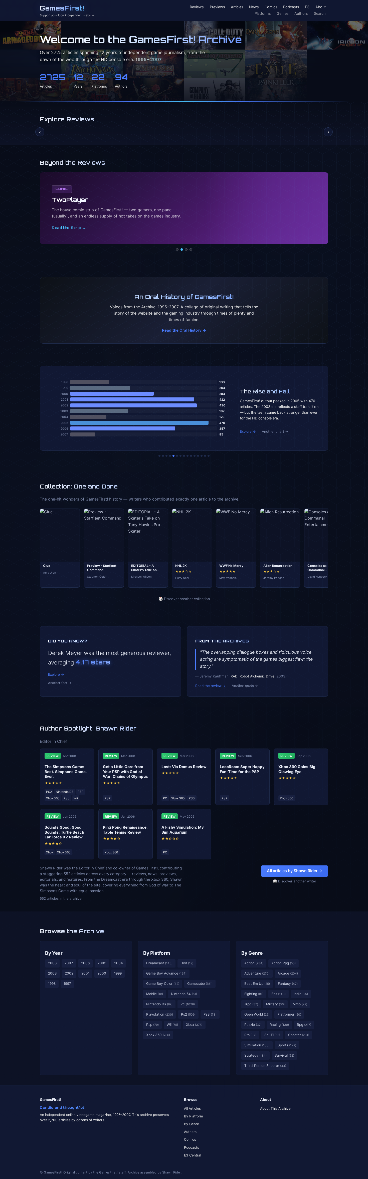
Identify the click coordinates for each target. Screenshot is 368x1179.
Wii (172, 1025)
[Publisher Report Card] (166, 456)
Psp (152, 1025)
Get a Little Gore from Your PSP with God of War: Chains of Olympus (125, 771)
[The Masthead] (184, 456)
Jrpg (251, 1004)
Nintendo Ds (159, 1004)
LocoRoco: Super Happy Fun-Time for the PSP (242, 769)
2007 (69, 963)
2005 (102, 963)
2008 (52, 963)
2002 (69, 973)
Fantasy (288, 984)
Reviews (197, 7)
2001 (85, 973)
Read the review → (210, 686)
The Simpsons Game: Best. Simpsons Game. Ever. (66, 771)
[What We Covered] (177, 456)
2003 (52, 973)
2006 (85, 963)
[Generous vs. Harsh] (188, 456)
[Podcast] (177, 249)
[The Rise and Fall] (173, 456)
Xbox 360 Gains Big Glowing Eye (296, 769)
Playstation (159, 1014)
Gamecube (200, 984)
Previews (217, 7)
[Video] (186, 249)
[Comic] (181, 249)
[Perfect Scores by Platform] (202, 456)
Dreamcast (159, 963)
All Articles (192, 1108)
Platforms (263, 13)
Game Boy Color (162, 984)
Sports (287, 1045)
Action (253, 963)
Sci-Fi (272, 1035)
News (254, 7)
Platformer (289, 1014)
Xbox (194, 1025)
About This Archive (275, 1108)
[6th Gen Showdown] (180, 456)
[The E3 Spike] (198, 456)
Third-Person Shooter (265, 1066)
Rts (250, 1035)
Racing (279, 1025)
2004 (118, 963)
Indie (301, 994)
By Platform (156, 953)
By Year (54, 953)
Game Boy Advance (166, 973)
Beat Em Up (257, 984)
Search (320, 13)
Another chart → (275, 431)
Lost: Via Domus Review (184, 766)
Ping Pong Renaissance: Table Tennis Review (125, 830)
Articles (237, 7)
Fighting (253, 994)
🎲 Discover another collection (184, 599)
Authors (301, 13)
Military (275, 1004)
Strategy (255, 1055)
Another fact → (59, 683)
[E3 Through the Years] (191, 456)
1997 (67, 984)
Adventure (257, 973)
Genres (283, 13)
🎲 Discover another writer (294, 881)
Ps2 (188, 1014)
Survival (284, 1055)
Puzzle (253, 1025)
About (320, 7)
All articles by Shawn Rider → (294, 870)
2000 (101, 973)
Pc (187, 1004)
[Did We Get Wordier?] (195, 456)
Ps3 (210, 1014)
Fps (278, 994)
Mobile (154, 994)
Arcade (288, 973)
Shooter (298, 1035)
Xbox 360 (158, 1035)
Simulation (257, 1045)
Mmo (300, 1004)
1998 (52, 984)
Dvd (186, 963)
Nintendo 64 (184, 994)
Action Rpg (283, 963)
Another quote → (245, 685)
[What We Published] (205, 456)
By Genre (252, 953)
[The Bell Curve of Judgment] (170, 456)
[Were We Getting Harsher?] (163, 456)
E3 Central (192, 1155)
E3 (307, 7)
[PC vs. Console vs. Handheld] (209, 456)
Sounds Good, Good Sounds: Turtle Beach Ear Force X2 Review (64, 832)
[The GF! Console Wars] (159, 456)
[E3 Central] (191, 249)
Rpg (304, 1025)
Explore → (248, 431)
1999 (118, 973)
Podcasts (291, 7)
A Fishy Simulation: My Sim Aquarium (182, 830)
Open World (256, 1014)
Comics (271, 7)
